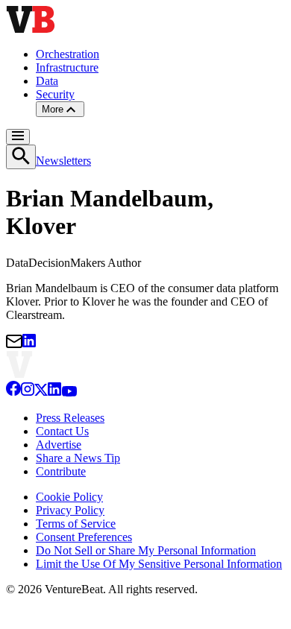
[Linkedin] (54, 392)
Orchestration (67, 54)
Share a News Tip (78, 458)
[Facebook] (13, 392)
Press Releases (70, 417)
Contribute (61, 471)
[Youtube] (69, 392)
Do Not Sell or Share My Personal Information (146, 550)
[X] (41, 392)
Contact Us (62, 431)
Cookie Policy (69, 496)
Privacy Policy (70, 510)
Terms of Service (76, 523)
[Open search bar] (21, 157)
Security (55, 94)
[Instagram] (27, 392)
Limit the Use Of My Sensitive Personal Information (159, 563)
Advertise (58, 444)
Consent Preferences (84, 537)
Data (47, 81)
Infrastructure (67, 67)
